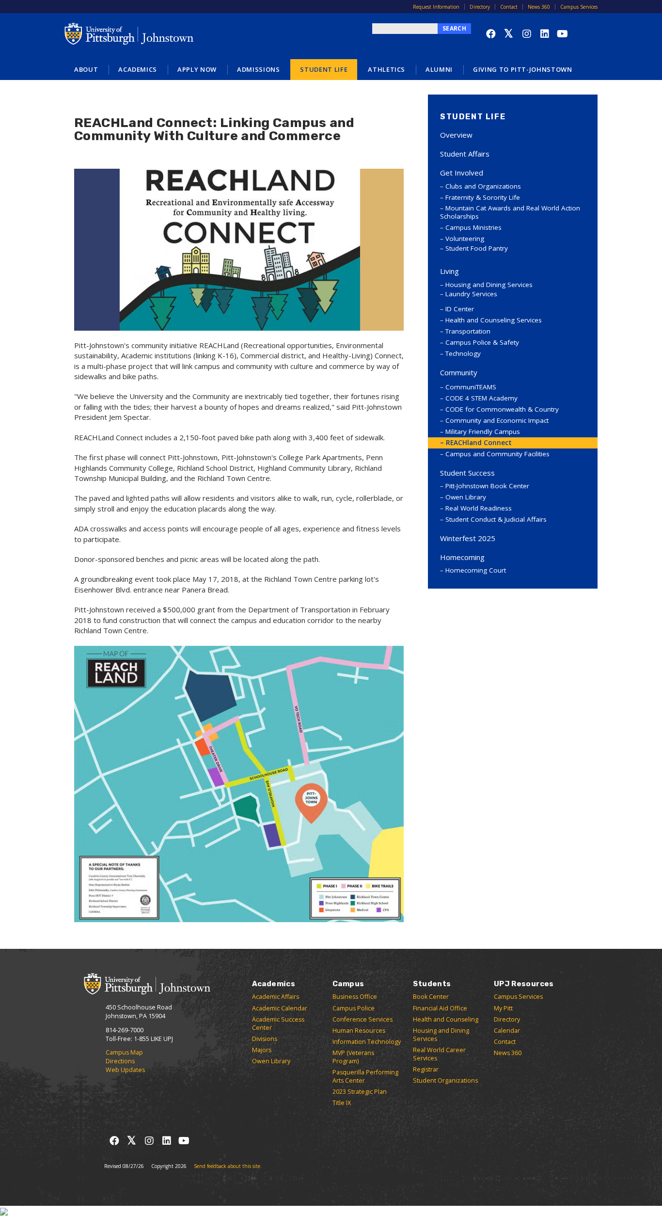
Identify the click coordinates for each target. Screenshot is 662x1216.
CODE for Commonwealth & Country (502, 409)
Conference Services (362, 1019)
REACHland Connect (479, 442)
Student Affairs (464, 154)
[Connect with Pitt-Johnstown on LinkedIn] (544, 34)
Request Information (436, 7)
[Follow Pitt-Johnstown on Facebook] (491, 34)
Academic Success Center (278, 1023)
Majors (261, 1050)
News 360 (539, 7)
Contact (509, 7)
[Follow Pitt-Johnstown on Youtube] (562, 34)
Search (454, 28)
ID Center (459, 308)
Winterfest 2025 (467, 538)
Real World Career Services (439, 1054)
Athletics (386, 69)
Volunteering (464, 238)
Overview (456, 135)
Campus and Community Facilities (497, 453)
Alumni (439, 69)
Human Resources (358, 1030)
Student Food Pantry (476, 248)
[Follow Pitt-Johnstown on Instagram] (526, 34)
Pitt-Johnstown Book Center (487, 485)
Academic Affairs (275, 996)
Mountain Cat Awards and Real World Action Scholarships (510, 212)
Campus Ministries (473, 227)
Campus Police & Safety (482, 342)
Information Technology (366, 1042)
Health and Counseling (445, 1019)
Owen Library (465, 497)
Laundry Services (471, 293)
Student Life (323, 69)
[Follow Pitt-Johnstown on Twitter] (509, 34)
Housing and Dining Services (489, 284)
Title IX (341, 1103)
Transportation (467, 331)
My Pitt (503, 1008)
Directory (480, 7)
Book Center (431, 996)
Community (458, 372)
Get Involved (461, 172)
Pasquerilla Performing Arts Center (365, 1076)
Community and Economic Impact (497, 420)
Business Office (354, 996)
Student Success (467, 473)
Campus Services (579, 7)
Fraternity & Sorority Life (482, 197)
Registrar (426, 1069)
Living (449, 271)
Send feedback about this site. (228, 1166)
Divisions (264, 1039)
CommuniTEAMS (470, 387)
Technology (463, 353)
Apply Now (197, 69)
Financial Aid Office (440, 1008)
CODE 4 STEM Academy (481, 398)
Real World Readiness (478, 508)
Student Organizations (445, 1080)
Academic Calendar (279, 1008)
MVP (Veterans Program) (353, 1057)
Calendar (507, 1030)
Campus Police (353, 1008)
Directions (120, 1061)
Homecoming (462, 557)
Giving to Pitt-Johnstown (522, 69)
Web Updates (125, 1070)
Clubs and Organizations (483, 186)
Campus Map (124, 1052)
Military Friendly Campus (482, 431)
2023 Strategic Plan (359, 1092)
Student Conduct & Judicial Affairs (496, 519)
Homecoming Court (475, 570)
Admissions (258, 69)
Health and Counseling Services (493, 320)
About (86, 69)
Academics (137, 69)
